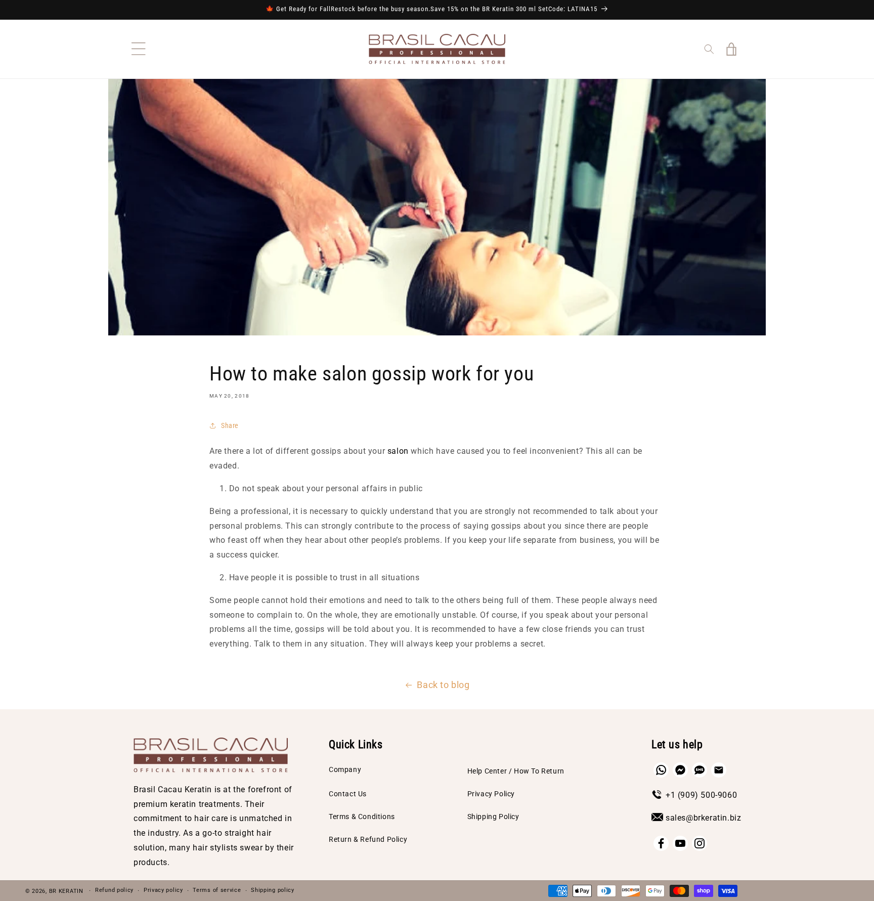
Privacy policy (163, 890)
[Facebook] (661, 843)
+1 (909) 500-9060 (701, 795)
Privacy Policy (491, 794)
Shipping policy (272, 890)
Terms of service (217, 890)
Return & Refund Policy (368, 839)
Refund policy (114, 890)
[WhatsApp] (661, 770)
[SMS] (699, 770)
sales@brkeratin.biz (703, 818)
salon (398, 451)
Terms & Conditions (362, 816)
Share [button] (230, 425)
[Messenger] (680, 770)
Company (345, 769)
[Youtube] (680, 843)
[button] (138, 49)
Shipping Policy (493, 816)
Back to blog (443, 684)
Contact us (348, 794)
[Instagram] (699, 843)
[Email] (718, 770)
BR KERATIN (66, 891)
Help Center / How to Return (515, 771)
